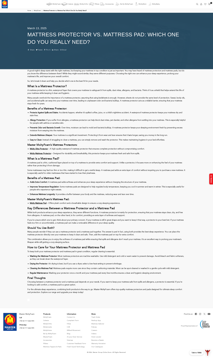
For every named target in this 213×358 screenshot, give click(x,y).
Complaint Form (73, 320)
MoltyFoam (57, 4)
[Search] (197, 4)
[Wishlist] (205, 4)
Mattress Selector (97, 324)
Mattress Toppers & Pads (52, 347)
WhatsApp (23, 325)
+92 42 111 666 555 (26, 321)
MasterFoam (47, 337)
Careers (94, 330)
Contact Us (71, 317)
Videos (93, 334)
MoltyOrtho (84, 4)
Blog (68, 334)
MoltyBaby (156, 4)
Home (29, 10)
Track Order (95, 317)
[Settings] (201, 4)
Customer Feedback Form (76, 343)
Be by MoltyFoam (126, 4)
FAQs (69, 324)
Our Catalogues (97, 347)
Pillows (97, 4)
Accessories (109, 4)
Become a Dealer (97, 340)
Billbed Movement (73, 330)
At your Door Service (74, 337)
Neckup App (96, 320)
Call (20, 318)
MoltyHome (47, 330)
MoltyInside (47, 327)
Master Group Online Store (102, 352)
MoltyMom (142, 4)
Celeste (70, 4)
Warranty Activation (98, 343)
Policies (94, 327)
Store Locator (96, 337)
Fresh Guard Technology (76, 347)
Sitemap (70, 340)
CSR (68, 327)
